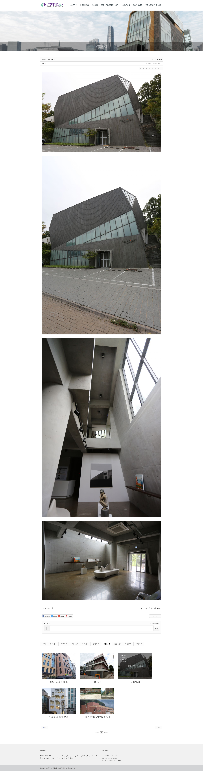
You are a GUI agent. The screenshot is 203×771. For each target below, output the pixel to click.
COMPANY (73, 5)
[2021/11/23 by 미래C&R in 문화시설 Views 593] (59, 666)
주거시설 (85, 644)
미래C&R (44, 63)
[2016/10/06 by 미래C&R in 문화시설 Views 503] (59, 701)
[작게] (146, 68)
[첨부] (161, 68)
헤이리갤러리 (51, 59)
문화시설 (107, 644)
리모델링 (128, 644)
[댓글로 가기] (155, 68)
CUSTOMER (137, 5)
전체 (44, 644)
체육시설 (139, 644)
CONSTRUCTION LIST (109, 5)
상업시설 (53, 644)
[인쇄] (158, 68)
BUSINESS (84, 5)
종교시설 (117, 644)
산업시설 (74, 644)
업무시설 (64, 644)
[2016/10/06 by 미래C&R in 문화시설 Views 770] (97, 666)
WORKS (95, 5)
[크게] (143, 68)
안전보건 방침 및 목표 (153, 5)
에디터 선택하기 (155, 623)
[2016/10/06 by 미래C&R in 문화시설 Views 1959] (97, 701)
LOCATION (126, 5)
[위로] (149, 68)
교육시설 (96, 644)
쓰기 (159, 727)
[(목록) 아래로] (152, 68)
